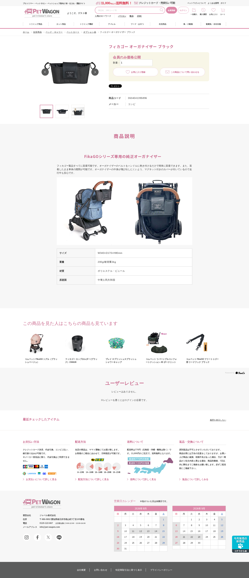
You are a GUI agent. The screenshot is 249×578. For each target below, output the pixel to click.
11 (133, 531)
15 (163, 531)
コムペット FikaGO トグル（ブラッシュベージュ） (41, 360)
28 (156, 542)
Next (95, 72)
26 (140, 542)
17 (125, 536)
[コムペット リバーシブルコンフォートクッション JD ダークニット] (162, 343)
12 (140, 531)
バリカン (122, 16)
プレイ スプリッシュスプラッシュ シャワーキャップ (121, 360)
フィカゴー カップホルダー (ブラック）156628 (81, 360)
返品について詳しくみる (195, 479)
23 (118, 542)
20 (148, 536)
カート (222, 14)
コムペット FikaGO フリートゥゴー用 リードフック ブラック (202, 360)
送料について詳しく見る (143, 479)
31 (125, 548)
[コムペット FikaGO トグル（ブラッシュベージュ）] (41, 343)
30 (118, 548)
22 (163, 536)
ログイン (183, 10)
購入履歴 (203, 14)
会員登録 (171, 10)
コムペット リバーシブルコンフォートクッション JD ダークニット (161, 360)
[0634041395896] (46, 111)
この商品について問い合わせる (185, 72)
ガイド (223, 3)
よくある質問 (213, 3)
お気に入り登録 (138, 72)
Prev (45, 72)
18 (133, 536)
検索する (162, 10)
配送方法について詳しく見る (93, 479)
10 (125, 531)
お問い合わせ (100, 570)
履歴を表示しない (218, 420)
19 (140, 536)
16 (118, 536)
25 (133, 542)
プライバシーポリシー (161, 570)
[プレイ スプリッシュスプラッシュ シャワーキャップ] (122, 343)
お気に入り (213, 14)
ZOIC (139, 16)
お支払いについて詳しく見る (41, 479)
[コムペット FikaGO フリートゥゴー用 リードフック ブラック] (202, 343)
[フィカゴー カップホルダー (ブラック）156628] (81, 343)
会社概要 (81, 570)
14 (156, 531)
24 (125, 542)
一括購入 (194, 14)
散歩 (132, 16)
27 (148, 542)
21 (156, 536)
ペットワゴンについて (196, 3)
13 (148, 531)
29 (163, 542)
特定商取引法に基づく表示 (129, 570)
